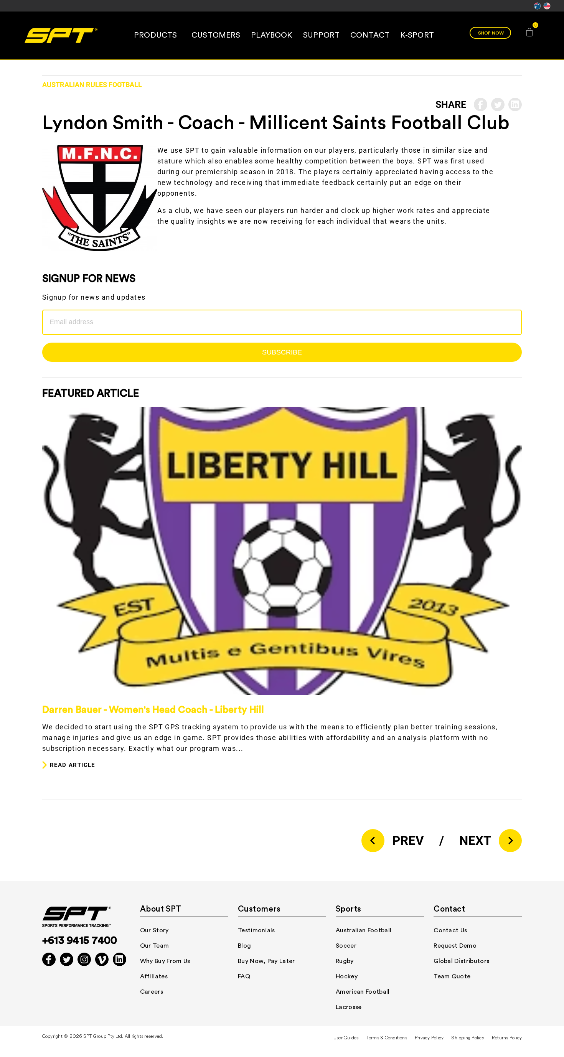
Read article (72, 765)
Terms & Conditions (386, 1038)
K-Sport (417, 35)
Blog (244, 946)
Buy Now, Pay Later (266, 961)
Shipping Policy (467, 1038)
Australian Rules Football (92, 85)
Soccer (346, 946)
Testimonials (256, 930)
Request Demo (455, 946)
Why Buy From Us (165, 961)
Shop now (491, 33)
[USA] (547, 8)
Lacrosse (349, 1007)
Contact (369, 35)
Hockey (347, 976)
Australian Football (363, 930)
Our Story (154, 930)
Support (321, 35)
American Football (362, 992)
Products (155, 35)
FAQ (244, 976)
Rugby (345, 961)
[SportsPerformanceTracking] (61, 35)
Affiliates (154, 976)
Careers (151, 992)
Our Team (154, 946)
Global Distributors (461, 961)
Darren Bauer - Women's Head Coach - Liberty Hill (153, 710)
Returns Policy (507, 1038)
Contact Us (450, 930)
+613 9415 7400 (79, 940)
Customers (215, 35)
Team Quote (452, 976)
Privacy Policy (429, 1038)
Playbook (271, 35)
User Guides (346, 1038)
